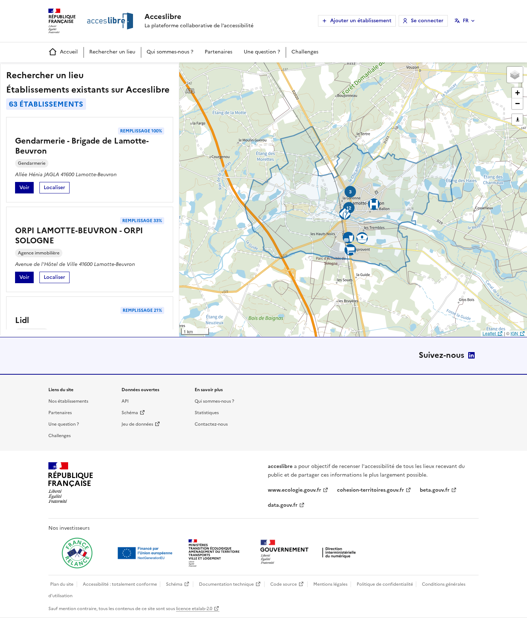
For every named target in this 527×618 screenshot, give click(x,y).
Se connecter (427, 20)
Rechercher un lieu (112, 52)
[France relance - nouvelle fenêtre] (77, 553)
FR (466, 20)
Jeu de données (137, 424)
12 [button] (348, 208)
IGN (514, 333)
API (125, 401)
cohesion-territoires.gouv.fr (370, 490)
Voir (26, 188)
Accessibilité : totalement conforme (120, 584)
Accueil (69, 52)
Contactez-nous (211, 424)
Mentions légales (330, 584)
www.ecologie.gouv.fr (294, 490)
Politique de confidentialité (385, 584)
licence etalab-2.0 (194, 608)
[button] (515, 75)
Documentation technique (226, 584)
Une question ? (262, 52)
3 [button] (350, 191)
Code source (283, 584)
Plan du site (61, 584)
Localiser (57, 188)
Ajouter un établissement (360, 20)
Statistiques (207, 412)
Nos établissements (68, 401)
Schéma (130, 412)
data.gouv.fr (283, 505)
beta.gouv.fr (435, 490)
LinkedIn (471, 355)
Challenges (304, 52)
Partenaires (218, 52)
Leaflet (489, 333)
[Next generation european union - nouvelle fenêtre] (146, 553)
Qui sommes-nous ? (170, 52)
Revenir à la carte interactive (235, 71)
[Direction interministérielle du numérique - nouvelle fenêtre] (310, 552)
